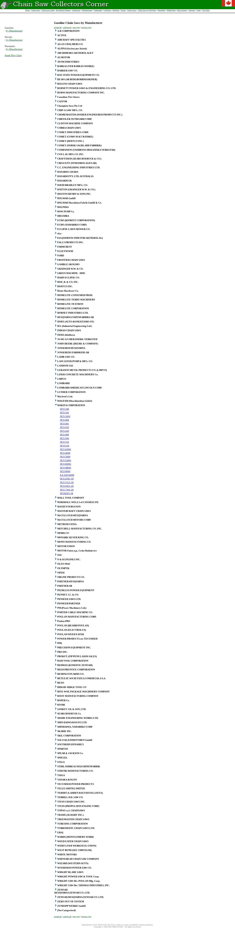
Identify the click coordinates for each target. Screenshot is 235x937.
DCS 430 (64, 431)
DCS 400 (64, 420)
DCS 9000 (65, 471)
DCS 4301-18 (67, 478)
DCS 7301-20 (67, 489)
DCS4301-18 (66, 493)
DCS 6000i (65, 464)
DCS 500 (64, 438)
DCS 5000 (65, 456)
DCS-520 (64, 445)
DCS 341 (64, 412)
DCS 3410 (65, 416)
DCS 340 (64, 409)
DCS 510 (64, 442)
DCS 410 (64, 427)
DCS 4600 (65, 453)
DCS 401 (64, 423)
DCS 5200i (65, 460)
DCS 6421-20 (67, 486)
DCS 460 (64, 434)
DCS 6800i (65, 467)
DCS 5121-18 (67, 482)
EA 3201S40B (67, 475)
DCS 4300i (65, 449)
